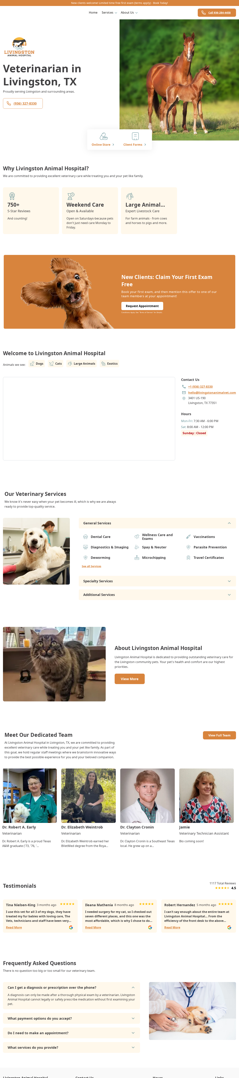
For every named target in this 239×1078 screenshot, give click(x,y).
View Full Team (219, 735)
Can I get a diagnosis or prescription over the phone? (52, 987)
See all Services (91, 566)
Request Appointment (142, 306)
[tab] (36, 581)
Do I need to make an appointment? (38, 1033)
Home (93, 12)
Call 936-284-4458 (219, 12)
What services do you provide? (33, 1047)
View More (130, 679)
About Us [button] (127, 12)
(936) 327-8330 (25, 103)
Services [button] (107, 12)
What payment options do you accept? (40, 1018)
